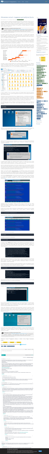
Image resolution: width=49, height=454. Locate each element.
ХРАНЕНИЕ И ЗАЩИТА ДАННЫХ (41, 72)
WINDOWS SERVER (39, 70)
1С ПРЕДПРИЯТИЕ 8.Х (40, 107)
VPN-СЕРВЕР (38, 96)
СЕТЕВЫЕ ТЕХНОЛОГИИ (40, 104)
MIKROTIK (38, 83)
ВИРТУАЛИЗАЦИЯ (39, 115)
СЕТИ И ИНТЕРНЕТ (39, 67)
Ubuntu (5, 346)
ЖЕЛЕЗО (38, 75)
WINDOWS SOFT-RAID (39, 97)
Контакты (19, 1)
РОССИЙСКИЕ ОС (39, 88)
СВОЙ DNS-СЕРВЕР (39, 94)
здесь (5, 178)
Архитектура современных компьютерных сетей (19, 29)
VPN (38, 113)
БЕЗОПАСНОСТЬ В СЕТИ (40, 80)
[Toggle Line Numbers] (32, 104)
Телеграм (26, 1)
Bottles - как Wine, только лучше (42, 38)
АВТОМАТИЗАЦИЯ (43, 113)
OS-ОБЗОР (43, 75)
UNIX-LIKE (38, 78)
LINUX (38, 102)
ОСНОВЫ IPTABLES (39, 91)
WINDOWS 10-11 (44, 83)
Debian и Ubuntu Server (20, 19)
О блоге (23, 1)
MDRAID (45, 91)
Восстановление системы (10, 346)
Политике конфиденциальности (28, 452)
